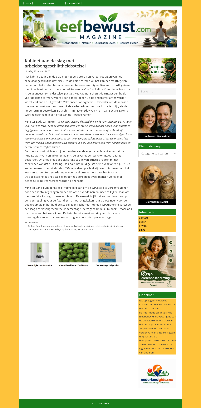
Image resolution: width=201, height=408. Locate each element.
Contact (143, 217)
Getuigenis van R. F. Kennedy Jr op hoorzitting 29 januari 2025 (61, 229)
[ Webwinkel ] (48, 3)
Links (141, 229)
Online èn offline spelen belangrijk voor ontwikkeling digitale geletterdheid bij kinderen (75, 225)
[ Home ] (28, 3)
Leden (142, 221)
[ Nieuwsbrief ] (73, 3)
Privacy (142, 225)
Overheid (33, 222)
